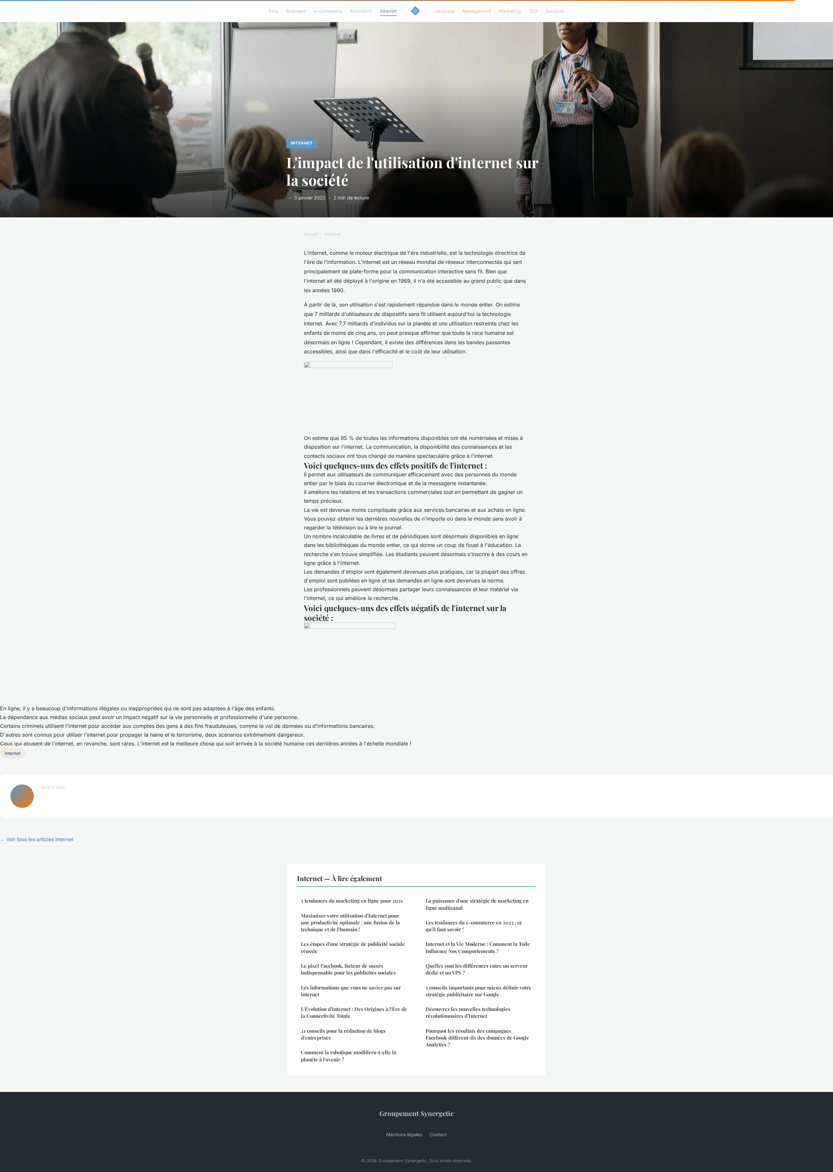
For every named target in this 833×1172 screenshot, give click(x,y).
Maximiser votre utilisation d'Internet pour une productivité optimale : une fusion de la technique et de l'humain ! (350, 922)
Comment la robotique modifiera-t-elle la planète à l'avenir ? (348, 1055)
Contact (438, 1134)
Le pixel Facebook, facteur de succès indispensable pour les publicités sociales (348, 969)
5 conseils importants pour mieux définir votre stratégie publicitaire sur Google (478, 991)
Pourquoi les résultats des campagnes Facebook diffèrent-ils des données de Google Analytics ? (477, 1038)
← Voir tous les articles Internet (37, 839)
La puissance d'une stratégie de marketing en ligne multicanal (477, 904)
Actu (273, 11)
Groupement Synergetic (416, 1113)
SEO (533, 11)
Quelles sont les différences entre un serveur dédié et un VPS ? (477, 969)
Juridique (444, 11)
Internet (388, 11)
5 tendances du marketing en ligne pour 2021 (352, 900)
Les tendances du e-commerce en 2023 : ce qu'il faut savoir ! (474, 926)
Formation (361, 11)
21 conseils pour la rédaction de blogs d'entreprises (343, 1034)
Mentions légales (404, 1134)
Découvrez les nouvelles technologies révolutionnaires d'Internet (468, 1012)
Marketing (510, 11)
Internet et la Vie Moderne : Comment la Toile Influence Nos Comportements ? (478, 947)
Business (296, 11)
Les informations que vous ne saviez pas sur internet (351, 991)
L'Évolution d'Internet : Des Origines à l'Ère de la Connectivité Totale (354, 1012)
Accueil (311, 234)
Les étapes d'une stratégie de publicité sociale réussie (353, 947)
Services (555, 11)
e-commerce (328, 11)
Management (476, 11)
